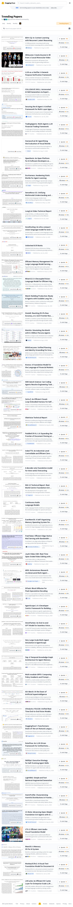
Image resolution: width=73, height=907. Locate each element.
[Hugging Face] (39, 903)
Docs (70, 904)
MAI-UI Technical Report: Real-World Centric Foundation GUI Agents (37, 486)
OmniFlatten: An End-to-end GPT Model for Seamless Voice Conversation (37, 624)
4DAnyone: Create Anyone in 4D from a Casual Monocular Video (38, 56)
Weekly (9, 23)
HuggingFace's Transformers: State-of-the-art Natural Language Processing (39, 727)
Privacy (22, 904)
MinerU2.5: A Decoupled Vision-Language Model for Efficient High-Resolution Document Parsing (39, 280)
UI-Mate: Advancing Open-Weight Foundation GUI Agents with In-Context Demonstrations (38, 813)
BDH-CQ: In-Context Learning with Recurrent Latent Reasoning (38, 39)
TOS (17, 904)
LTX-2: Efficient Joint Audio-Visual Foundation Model (36, 830)
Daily (3, 23)
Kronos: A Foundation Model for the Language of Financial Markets (39, 366)
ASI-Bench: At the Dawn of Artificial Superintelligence (36, 692)
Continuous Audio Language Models (32, 503)
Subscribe (54, 8)
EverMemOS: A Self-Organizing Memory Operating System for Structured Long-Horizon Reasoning (37, 521)
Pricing (65, 904)
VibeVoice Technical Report (36, 417)
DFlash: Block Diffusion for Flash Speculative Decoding (36, 589)
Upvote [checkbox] (64, 39)
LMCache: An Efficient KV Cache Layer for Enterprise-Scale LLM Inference (38, 882)
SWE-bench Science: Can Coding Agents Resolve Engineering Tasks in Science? (39, 383)
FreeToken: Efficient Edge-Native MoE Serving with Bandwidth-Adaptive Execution (38, 537)
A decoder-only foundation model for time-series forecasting (38, 469)
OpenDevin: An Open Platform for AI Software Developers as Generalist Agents (37, 159)
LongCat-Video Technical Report (38, 211)
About (28, 904)
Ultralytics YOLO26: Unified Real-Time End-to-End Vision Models (38, 710)
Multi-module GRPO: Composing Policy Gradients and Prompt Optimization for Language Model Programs (39, 675)
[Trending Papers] (20, 23)
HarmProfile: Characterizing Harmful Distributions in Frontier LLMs (38, 796)
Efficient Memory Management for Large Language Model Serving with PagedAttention (39, 262)
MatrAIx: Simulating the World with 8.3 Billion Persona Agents (37, 331)
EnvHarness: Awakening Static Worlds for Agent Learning (37, 176)
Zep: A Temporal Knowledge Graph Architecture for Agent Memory (39, 658)
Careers (34, 904)
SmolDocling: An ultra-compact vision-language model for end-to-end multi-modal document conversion (39, 228)
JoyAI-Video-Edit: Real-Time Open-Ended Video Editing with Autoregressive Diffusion (38, 555)
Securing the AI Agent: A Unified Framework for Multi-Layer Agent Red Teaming (38, 108)
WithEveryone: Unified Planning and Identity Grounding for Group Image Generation (38, 348)
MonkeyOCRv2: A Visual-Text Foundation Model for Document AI (39, 864)
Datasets (51, 904)
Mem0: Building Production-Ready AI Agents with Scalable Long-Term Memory (39, 297)
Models (45, 904)
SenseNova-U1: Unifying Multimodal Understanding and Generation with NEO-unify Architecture (38, 194)
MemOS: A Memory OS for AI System (33, 847)
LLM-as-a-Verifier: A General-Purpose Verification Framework (38, 73)
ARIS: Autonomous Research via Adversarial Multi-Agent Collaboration (36, 571)
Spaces (58, 904)
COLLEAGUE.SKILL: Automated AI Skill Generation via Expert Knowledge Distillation (38, 90)
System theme (8, 904)
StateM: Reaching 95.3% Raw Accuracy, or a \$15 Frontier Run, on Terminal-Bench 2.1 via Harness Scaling (39, 314)
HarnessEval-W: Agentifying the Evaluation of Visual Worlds (37, 142)
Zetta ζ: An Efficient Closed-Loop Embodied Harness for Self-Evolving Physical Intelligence (38, 400)
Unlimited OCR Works (34, 245)
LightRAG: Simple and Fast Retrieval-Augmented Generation (38, 778)
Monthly (15, 23)
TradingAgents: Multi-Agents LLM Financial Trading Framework (39, 125)
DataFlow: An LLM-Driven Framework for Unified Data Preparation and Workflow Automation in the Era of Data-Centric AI (37, 744)
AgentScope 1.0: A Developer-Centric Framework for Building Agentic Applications (38, 607)
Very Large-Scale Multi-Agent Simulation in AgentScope (37, 641)
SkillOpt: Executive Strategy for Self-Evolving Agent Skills (37, 761)
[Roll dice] (69, 28)
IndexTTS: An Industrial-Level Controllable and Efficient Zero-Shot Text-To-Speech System (38, 452)
